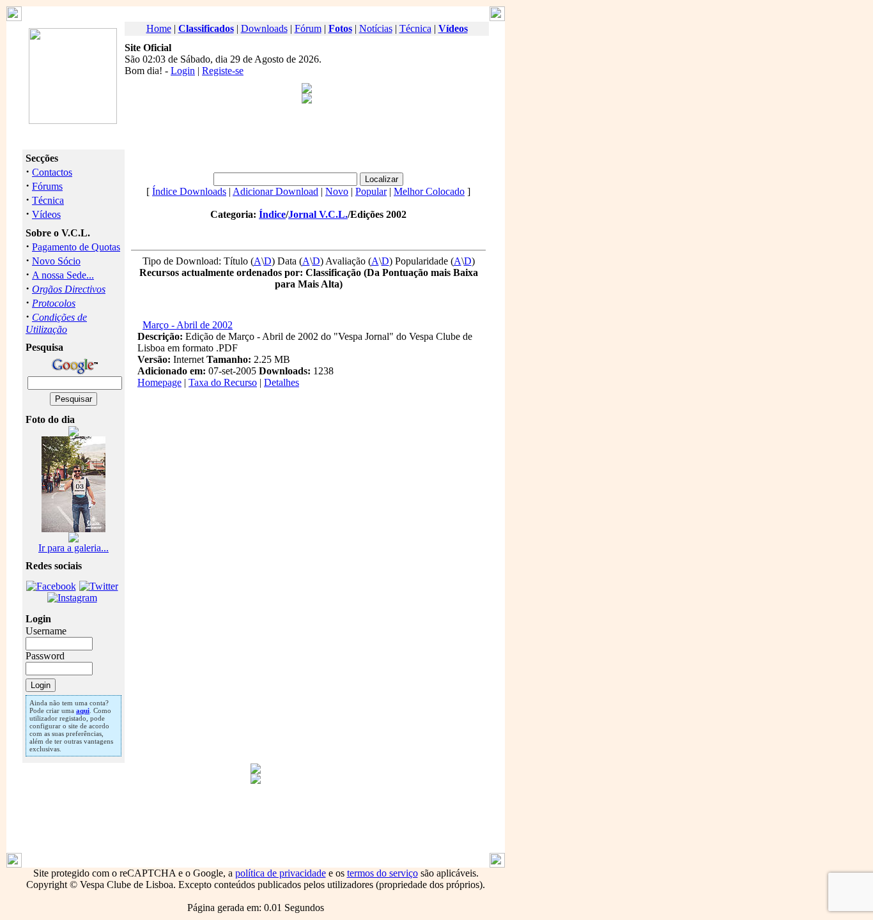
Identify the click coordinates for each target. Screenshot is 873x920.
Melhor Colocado (429, 191)
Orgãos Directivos (68, 289)
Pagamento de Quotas (76, 246)
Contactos (52, 172)
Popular (371, 191)
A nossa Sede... (63, 275)
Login (183, 70)
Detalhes (281, 382)
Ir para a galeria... (73, 547)
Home (158, 28)
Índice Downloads (189, 191)
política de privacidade (280, 873)
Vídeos (46, 214)
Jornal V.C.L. (318, 214)
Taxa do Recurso (223, 382)
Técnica (415, 28)
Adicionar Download (275, 191)
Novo (336, 191)
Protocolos (53, 303)
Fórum (308, 28)
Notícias (375, 28)
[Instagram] (72, 597)
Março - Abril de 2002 (188, 324)
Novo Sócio (56, 261)
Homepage (159, 382)
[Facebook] (51, 586)
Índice (272, 214)
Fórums (47, 186)
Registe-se (222, 70)
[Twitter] (98, 586)
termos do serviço (382, 873)
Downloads (264, 28)
